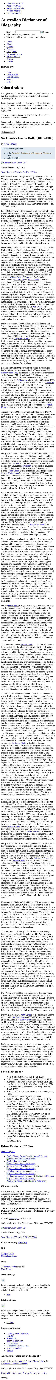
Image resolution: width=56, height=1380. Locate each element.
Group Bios (12, 51)
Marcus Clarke (13, 826)
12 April (4, 1253)
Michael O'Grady (41, 858)
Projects (10, 49)
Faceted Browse (13, 56)
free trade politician (15, 1341)
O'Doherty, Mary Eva (16, 1171)
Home (9, 42)
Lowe (16, 463)
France (9, 1269)
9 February (5, 1267)
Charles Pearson (32, 831)
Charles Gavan (24, 1020)
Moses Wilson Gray (9, 373)
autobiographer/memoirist (17, 1333)
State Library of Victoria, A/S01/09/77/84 (19, 172)
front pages (14, 1218)
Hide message (7, 132)
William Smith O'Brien (19, 277)
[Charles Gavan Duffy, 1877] (14, 163)
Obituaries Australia (15, 3)
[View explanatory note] (3, 1280)
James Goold (13, 471)
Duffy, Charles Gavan (16, 1156)
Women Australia (14, 11)
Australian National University (14, 1363)
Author (10, 79)
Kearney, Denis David (16, 1166)
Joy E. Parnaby (10, 144)
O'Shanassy (22, 380)
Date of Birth (12, 74)
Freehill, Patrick (13, 1161)
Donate (10, 61)
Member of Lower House (17, 1346)
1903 (13, 1267)
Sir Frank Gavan (20, 1017)
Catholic (10, 1322)
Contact (10, 46)
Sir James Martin (19, 743)
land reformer (12, 1343)
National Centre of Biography (30, 1361)
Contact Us (41, 1373)
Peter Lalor (19, 279)
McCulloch (26, 466)
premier (10, 1350)
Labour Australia (14, 13)
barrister (10, 1336)
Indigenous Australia (15, 8)
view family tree (8, 1151)
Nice (3, 1269)
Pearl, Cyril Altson (14, 1181)
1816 (11, 1253)
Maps (9, 82)
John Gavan (26, 1015)
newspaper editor (14, 1348)
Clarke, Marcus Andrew (17, 1176)
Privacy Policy (29, 1373)
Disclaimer (16, 1373)
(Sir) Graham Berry (36, 525)
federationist (12, 1338)
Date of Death (13, 77)
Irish (8, 1294)
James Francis (26, 644)
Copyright (5, 1373)
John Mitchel (33, 279)
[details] (22, 1242)
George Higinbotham (10, 473)
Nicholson (49, 382)
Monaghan (5, 1256)
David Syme (13, 605)
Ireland (14, 1256)
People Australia (14, 6)
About (9, 44)
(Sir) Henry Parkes (22, 338)
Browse (10, 59)
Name (9, 72)
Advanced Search (14, 54)
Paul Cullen (37, 307)
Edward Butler (18, 860)
